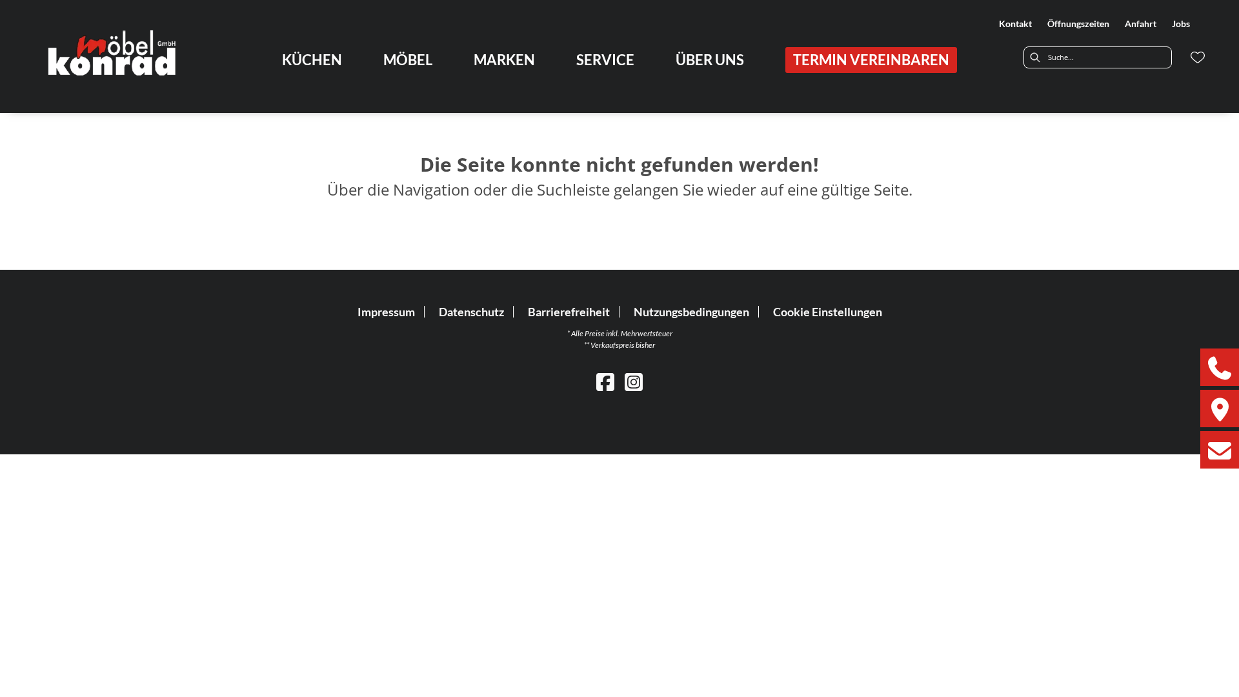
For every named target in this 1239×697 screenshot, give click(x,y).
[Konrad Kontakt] (1219, 450)
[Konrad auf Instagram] (1219, 408)
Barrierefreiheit (569, 312)
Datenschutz (471, 312)
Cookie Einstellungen (827, 312)
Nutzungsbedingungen (691, 312)
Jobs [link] (1181, 23)
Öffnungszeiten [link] (1078, 23)
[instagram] (634, 381)
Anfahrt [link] (1140, 23)
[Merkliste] (1197, 57)
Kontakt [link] (1015, 23)
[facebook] (605, 381)
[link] (312, 59)
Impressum (386, 312)
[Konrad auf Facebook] (1219, 367)
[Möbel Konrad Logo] (113, 52)
